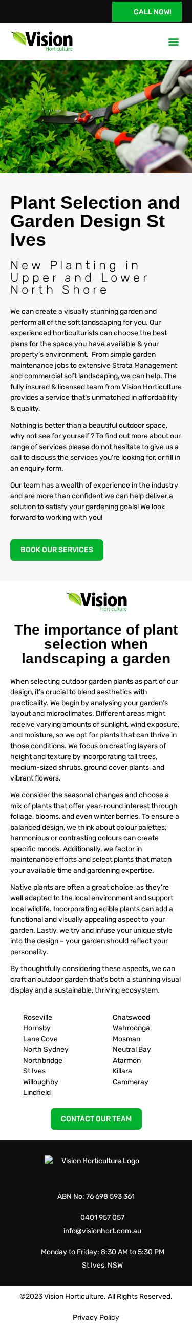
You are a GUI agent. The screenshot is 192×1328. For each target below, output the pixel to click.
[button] (173, 41)
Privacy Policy (96, 1317)
